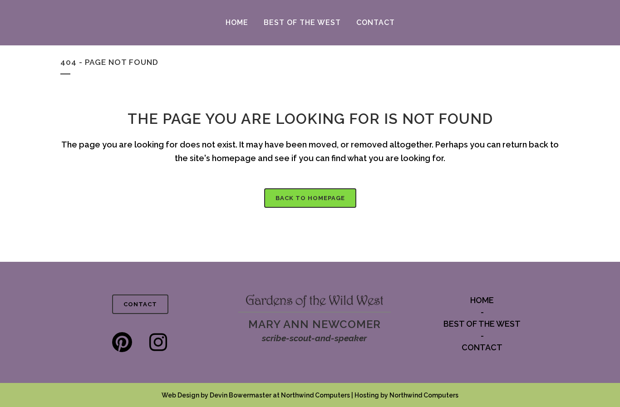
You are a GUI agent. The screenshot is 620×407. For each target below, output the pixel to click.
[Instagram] (158, 342)
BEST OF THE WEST (482, 324)
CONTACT (140, 304)
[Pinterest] (122, 342)
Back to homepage (310, 198)
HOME (482, 300)
